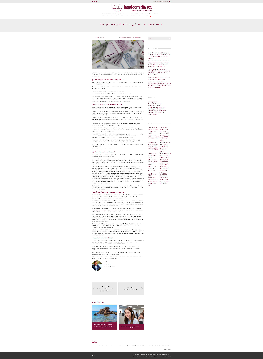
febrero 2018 (153, 161)
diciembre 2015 (153, 181)
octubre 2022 (153, 139)
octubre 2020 (153, 148)
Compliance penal (128, 37)
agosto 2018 (164, 157)
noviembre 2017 (152, 164)
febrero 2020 (153, 150)
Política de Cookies (140, 356)
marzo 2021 (152, 146)
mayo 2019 (152, 153)
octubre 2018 (164, 155)
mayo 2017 (164, 166)
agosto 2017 (164, 165)
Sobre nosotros (98, 345)
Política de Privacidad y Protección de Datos (153, 356)
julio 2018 (152, 159)
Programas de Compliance (157, 111)
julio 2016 (163, 174)
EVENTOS (134, 16)
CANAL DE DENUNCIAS (107, 16)
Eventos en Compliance (166, 345)
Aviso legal (134, 356)
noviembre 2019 (163, 151)
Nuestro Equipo (105, 345)
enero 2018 (164, 161)
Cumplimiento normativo (136, 37)
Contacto (169, 349)
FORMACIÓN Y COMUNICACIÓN (122, 16)
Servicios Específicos (120, 345)
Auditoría (128, 345)
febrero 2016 (153, 179)
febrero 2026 (153, 129)
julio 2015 (163, 183)
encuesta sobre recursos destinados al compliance (104, 210)
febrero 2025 (164, 133)
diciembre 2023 (153, 137)
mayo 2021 (164, 144)
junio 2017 (152, 166)
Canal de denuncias (154, 103)
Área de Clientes (134, 345)
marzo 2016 (164, 178)
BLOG (139, 16)
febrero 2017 (164, 168)
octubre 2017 (164, 163)
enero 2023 (164, 137)
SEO (170, 356)
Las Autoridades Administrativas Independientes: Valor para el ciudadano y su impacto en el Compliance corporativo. (159, 63)
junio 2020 (163, 148)
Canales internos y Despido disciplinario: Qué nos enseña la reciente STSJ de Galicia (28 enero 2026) (159, 71)
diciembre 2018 (165, 153)
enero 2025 (152, 135)
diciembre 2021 (165, 142)
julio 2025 (163, 131)
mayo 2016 (152, 178)
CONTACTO (145, 16)
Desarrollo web (165, 356)
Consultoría (112, 345)
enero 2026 (164, 129)
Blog (165, 349)
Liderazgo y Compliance (156, 109)
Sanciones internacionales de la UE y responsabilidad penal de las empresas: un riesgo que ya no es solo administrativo (159, 84)
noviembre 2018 (152, 156)
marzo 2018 (164, 159)
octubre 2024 (164, 135)
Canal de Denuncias (144, 345)
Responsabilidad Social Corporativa (156, 113)
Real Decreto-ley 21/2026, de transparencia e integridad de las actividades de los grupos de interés (159, 55)
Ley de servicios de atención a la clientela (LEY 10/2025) (159, 78)
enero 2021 (164, 146)
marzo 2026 (164, 128)
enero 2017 (152, 170)
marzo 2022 (152, 142)
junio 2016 (163, 176)
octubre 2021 (153, 144)
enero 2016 (164, 179)
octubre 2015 (164, 181)
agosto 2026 (152, 128)
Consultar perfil (107, 264)
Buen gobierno (122, 37)
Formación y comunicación (154, 345)
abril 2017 (152, 168)
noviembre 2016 (163, 171)
